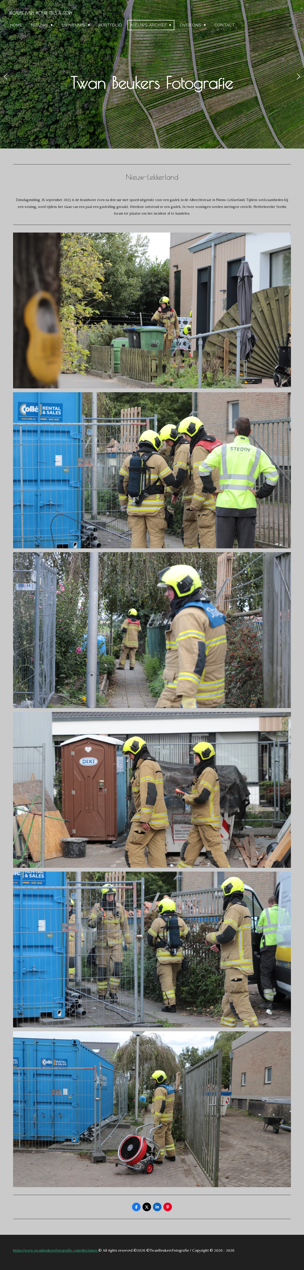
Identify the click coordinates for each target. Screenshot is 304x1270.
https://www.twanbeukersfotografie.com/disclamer (55, 1250)
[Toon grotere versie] (152, 310)
